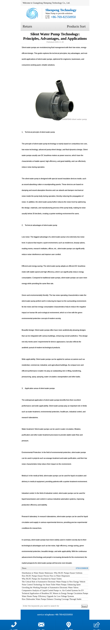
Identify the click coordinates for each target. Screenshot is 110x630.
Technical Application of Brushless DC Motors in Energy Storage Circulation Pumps (55, 593)
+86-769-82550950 (63, 17)
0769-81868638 (82, 568)
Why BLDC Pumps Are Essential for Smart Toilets (42, 579)
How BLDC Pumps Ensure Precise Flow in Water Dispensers (46, 576)
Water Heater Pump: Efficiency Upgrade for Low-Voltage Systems (48, 596)
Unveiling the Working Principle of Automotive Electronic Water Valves (50, 587)
